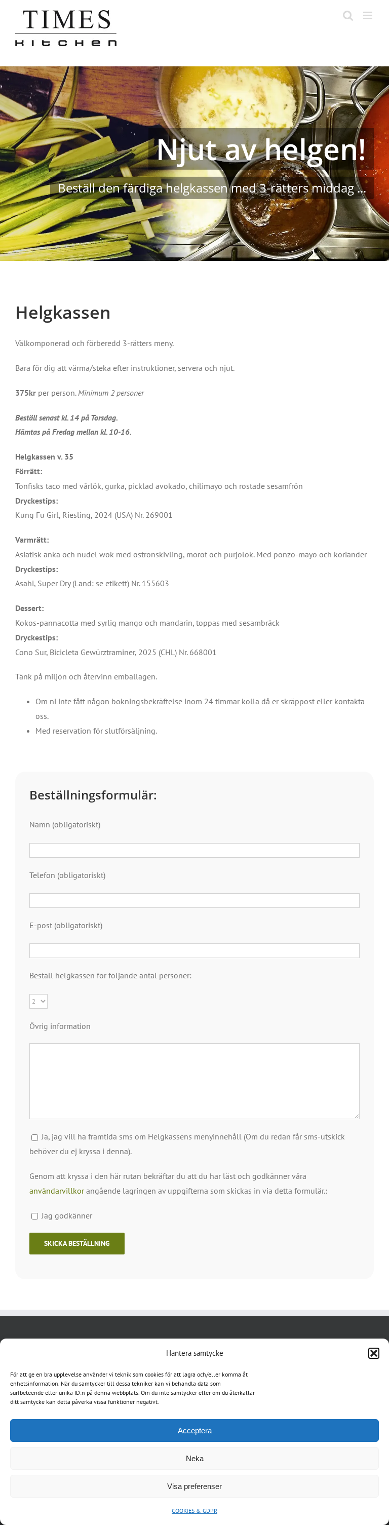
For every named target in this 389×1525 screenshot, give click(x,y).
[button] (374, 1353)
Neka (195, 1458)
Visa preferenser (194, 1486)
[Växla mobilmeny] (368, 15)
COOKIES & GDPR (194, 1510)
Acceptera (195, 1430)
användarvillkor (56, 1191)
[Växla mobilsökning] (348, 15)
